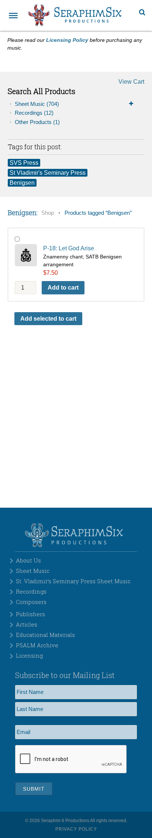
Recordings (34, 113)
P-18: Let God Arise (68, 248)
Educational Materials (45, 634)
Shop (47, 213)
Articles (26, 624)
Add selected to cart (48, 318)
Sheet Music (37, 104)
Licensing (29, 655)
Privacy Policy (76, 829)
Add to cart (63, 287)
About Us (28, 560)
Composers (31, 601)
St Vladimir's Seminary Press (48, 173)
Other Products (37, 122)
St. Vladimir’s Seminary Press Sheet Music (73, 581)
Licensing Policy (67, 40)
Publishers (30, 614)
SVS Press (24, 163)
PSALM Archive (37, 645)
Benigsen (22, 183)
